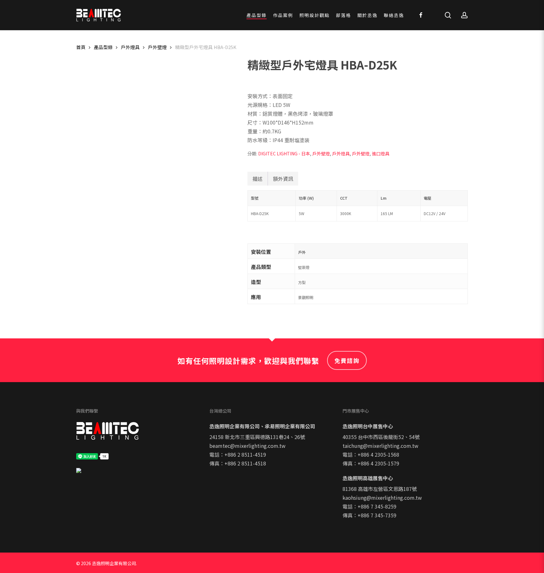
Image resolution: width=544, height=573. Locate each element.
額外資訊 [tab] (283, 178)
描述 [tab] (257, 178)
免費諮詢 (347, 360)
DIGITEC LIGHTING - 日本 (284, 153)
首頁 (81, 47)
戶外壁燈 (157, 47)
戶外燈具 (130, 47)
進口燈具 (380, 153)
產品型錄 (103, 47)
